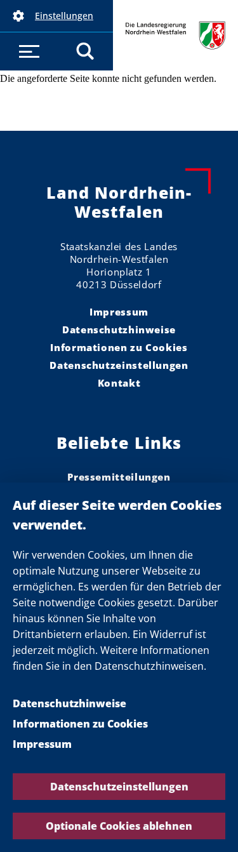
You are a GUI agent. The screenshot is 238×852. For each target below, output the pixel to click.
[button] (56, 16)
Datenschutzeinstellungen (119, 787)
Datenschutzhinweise (69, 703)
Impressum (42, 744)
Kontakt (119, 382)
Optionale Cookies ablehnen (119, 826)
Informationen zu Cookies (80, 724)
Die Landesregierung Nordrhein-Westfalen (176, 35)
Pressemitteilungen (118, 476)
